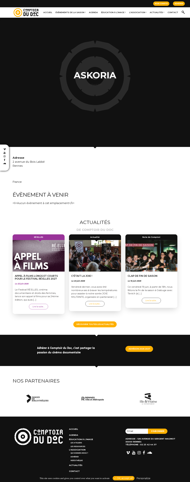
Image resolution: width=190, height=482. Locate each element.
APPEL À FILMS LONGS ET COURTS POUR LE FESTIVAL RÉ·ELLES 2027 (36, 277)
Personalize (143, 478)
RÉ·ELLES (38, 237)
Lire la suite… (40, 306)
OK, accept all (124, 478)
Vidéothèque (77, 460)
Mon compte (161, 4)
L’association (137, 12)
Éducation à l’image (112, 12)
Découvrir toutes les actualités (95, 324)
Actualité (95, 237)
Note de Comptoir (151, 237)
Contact (173, 12)
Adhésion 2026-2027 (139, 349)
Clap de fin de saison (142, 276)
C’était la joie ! (81, 276)
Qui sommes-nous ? (79, 453)
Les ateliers (76, 443)
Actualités (156, 12)
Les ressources (78, 446)
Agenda (93, 12)
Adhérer (179, 4)
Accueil (47, 12)
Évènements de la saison (70, 12)
